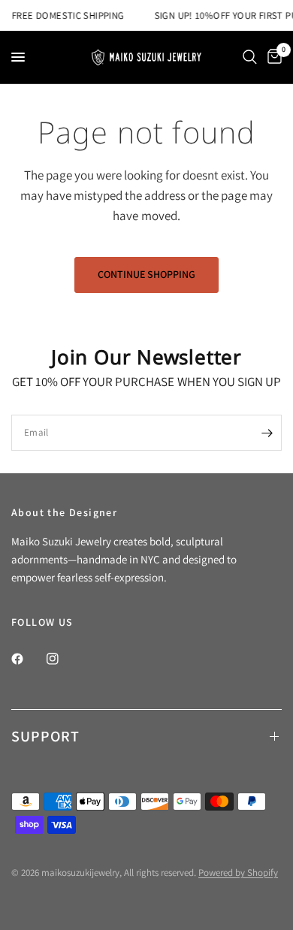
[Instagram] (63, 658)
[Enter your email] (267, 433)
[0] (272, 57)
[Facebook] (27, 658)
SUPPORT (45, 736)
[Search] (249, 57)
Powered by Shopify (238, 872)
